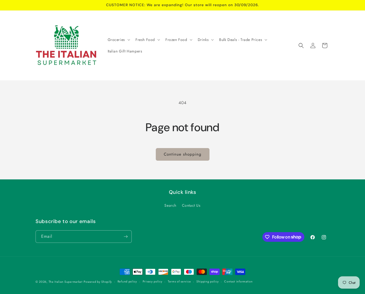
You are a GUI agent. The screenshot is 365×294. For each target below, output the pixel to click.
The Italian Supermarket (66, 282)
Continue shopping (182, 154)
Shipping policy (207, 281)
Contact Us (191, 205)
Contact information (238, 281)
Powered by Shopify (98, 282)
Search (170, 205)
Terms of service (179, 281)
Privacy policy (152, 281)
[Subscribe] (125, 236)
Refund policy (127, 281)
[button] (118, 39)
